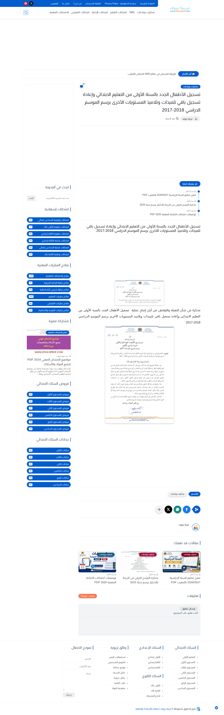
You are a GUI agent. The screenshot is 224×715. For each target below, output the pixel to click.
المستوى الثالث (188, 667)
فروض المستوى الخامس (49, 415)
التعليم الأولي (189, 657)
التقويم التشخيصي (117, 662)
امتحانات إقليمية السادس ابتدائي (49, 220)
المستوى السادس (187, 688)
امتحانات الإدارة (100, 12)
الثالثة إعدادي (154, 662)
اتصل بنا (65, 3)
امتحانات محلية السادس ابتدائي (49, 247)
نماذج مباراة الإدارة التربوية (49, 282)
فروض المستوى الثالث (49, 401)
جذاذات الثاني (49, 464)
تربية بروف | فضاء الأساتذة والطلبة (153, 709)
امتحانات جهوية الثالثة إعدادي (49, 233)
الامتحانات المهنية (59, 12)
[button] (186, 509)
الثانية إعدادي (154, 667)
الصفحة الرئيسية (147, 3)
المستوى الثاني (188, 672)
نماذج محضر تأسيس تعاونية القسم (158, 74)
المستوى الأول (188, 662)
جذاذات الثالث (49, 457)
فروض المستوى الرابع (49, 422)
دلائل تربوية (120, 678)
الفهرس (54, 3)
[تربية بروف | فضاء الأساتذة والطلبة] (179, 9)
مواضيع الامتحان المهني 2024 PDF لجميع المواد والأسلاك (49, 362)
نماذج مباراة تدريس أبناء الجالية (49, 289)
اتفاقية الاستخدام (93, 3)
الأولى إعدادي (154, 657)
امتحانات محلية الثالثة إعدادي (49, 240)
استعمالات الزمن (117, 657)
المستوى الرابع (188, 683)
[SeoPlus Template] (198, 709)
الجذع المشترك (153, 696)
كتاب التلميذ (120, 683)
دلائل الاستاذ (119, 672)
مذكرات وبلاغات (146, 12)
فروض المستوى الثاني (49, 408)
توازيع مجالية (119, 667)
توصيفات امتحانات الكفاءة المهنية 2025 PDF (173, 214)
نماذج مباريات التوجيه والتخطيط (49, 310)
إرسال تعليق (188, 608)
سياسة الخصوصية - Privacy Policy (120, 3)
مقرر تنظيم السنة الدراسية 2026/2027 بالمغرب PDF (169, 195)
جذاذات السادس (49, 484)
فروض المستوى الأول (49, 394)
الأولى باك (156, 685)
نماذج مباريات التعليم (49, 296)
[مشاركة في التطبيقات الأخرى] (159, 509)
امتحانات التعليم (118, 12)
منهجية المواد (119, 688)
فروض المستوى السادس (49, 428)
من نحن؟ (77, 3)
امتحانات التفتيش (80, 12)
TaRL (132, 12)
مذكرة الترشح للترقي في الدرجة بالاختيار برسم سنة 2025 (168, 204)
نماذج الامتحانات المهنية (49, 276)
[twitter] (31, 3)
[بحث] (26, 12)
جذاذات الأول (49, 450)
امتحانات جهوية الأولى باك (49, 227)
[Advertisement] (112, 45)
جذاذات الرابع (49, 477)
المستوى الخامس (187, 678)
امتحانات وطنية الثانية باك (49, 254)
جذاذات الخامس (49, 471)
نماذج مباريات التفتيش (49, 303)
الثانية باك (156, 690)
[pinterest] (26, 3)
